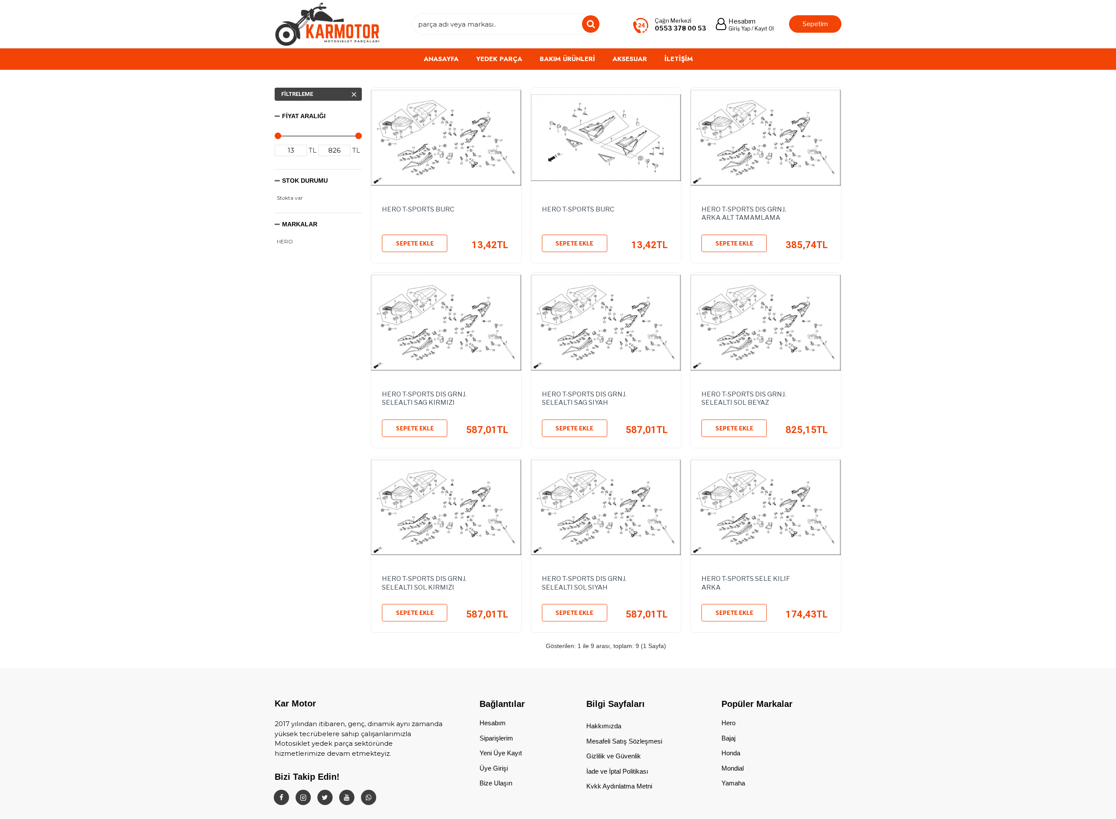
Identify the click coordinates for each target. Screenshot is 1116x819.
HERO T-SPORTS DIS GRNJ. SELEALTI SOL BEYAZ (743, 398)
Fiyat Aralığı (304, 116)
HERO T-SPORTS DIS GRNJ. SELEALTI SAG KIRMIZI (424, 398)
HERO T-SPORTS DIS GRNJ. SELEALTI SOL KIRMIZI (424, 583)
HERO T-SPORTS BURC (418, 209)
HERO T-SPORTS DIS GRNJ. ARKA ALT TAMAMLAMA (743, 213)
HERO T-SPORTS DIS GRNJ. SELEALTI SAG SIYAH (584, 398)
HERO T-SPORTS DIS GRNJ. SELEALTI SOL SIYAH (584, 583)
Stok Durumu (305, 180)
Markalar (299, 224)
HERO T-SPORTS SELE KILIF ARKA (745, 583)
